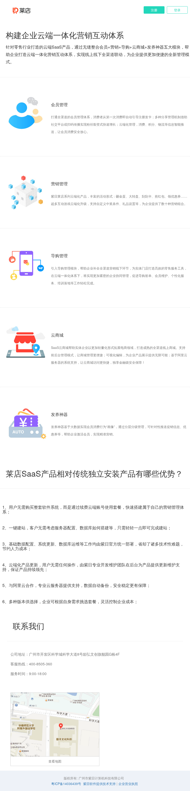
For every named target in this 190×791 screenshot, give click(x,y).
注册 (154, 10)
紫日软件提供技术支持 (99, 783)
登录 (177, 10)
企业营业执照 (128, 783)
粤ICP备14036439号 (66, 783)
